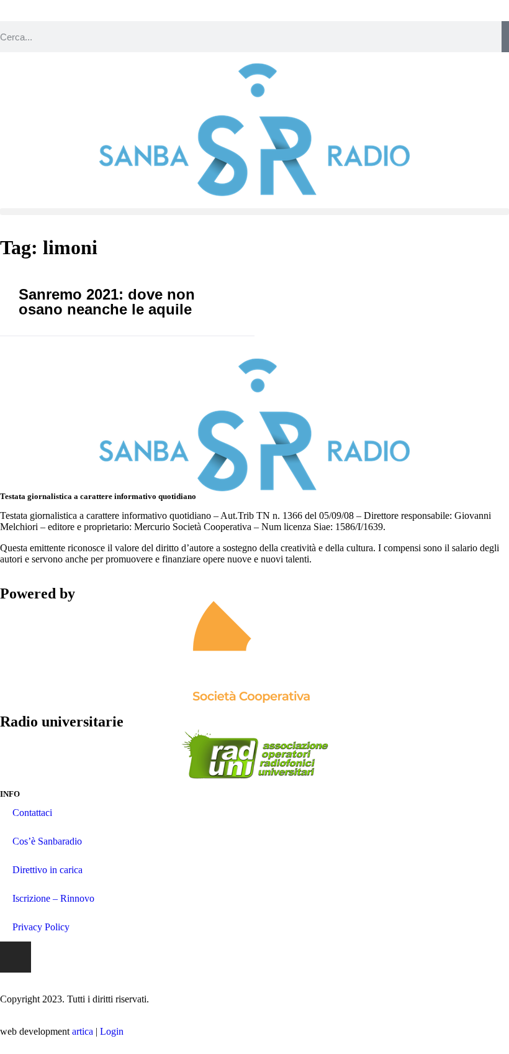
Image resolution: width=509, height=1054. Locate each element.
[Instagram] (15, 957)
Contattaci (32, 812)
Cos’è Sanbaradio (47, 841)
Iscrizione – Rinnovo (53, 898)
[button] (254, 211)
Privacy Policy (41, 927)
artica (82, 1031)
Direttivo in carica (47, 869)
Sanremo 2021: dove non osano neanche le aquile (107, 302)
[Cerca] (505, 36)
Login (112, 1031)
